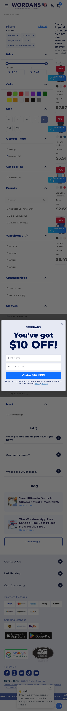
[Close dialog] (61, 323)
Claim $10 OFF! (33, 375)
